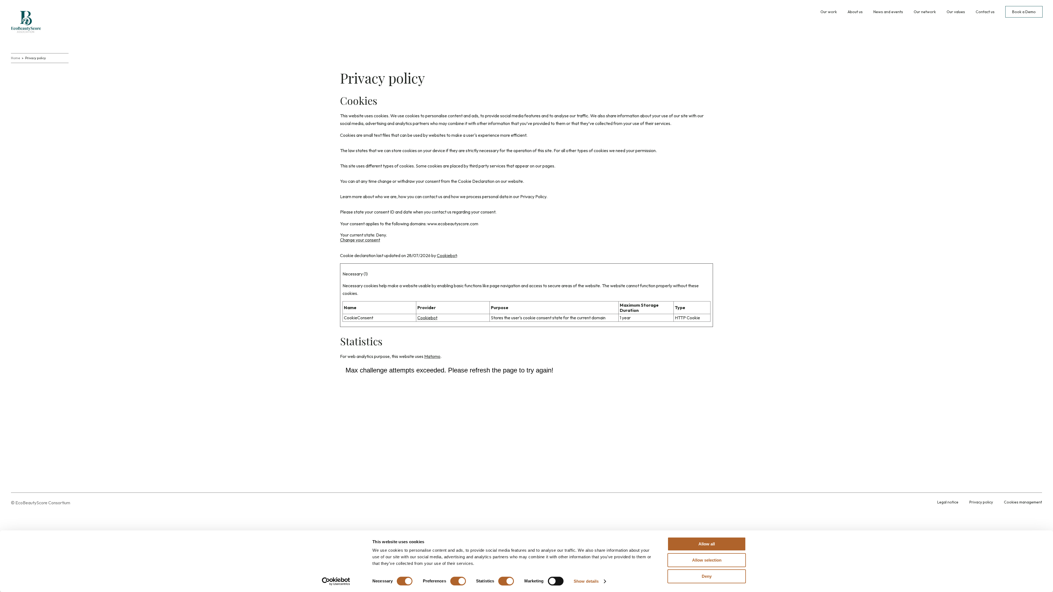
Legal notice (947, 502)
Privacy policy (981, 502)
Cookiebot (447, 255)
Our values (956, 11)
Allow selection (706, 560)
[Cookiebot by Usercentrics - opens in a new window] (336, 581)
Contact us (985, 11)
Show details (586, 581)
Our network (925, 11)
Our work (828, 11)
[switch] (458, 581)
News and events (888, 11)
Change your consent (360, 240)
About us (855, 11)
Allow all (706, 544)
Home (15, 58)
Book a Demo (1024, 11)
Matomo (432, 356)
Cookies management (1023, 502)
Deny (707, 576)
